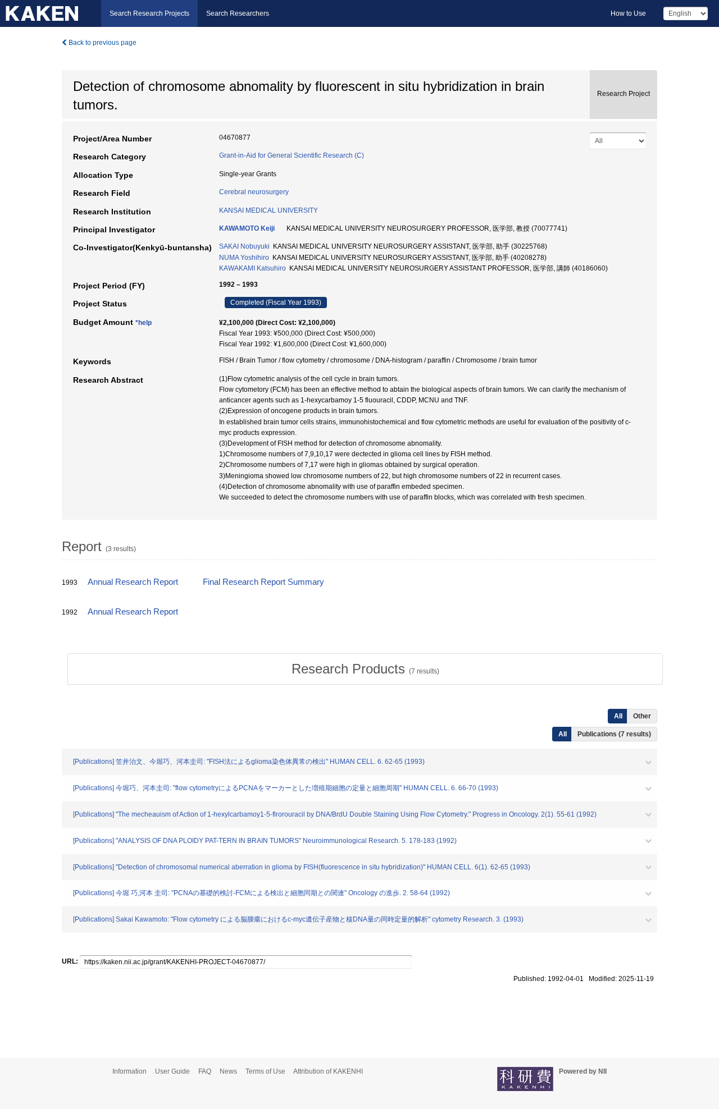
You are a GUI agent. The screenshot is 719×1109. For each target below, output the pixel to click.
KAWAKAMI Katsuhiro (252, 268)
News (228, 1071)
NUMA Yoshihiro (244, 258)
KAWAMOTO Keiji (247, 228)
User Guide (172, 1071)
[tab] (365, 669)
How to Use (628, 13)
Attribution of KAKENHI (328, 1071)
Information (129, 1071)
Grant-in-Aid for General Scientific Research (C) (291, 155)
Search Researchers (237, 13)
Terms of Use (265, 1071)
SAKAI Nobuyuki (244, 246)
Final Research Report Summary (263, 582)
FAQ (204, 1071)
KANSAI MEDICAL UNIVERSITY (268, 210)
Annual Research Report (133, 582)
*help (143, 323)
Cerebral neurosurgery (254, 192)
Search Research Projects (149, 13)
